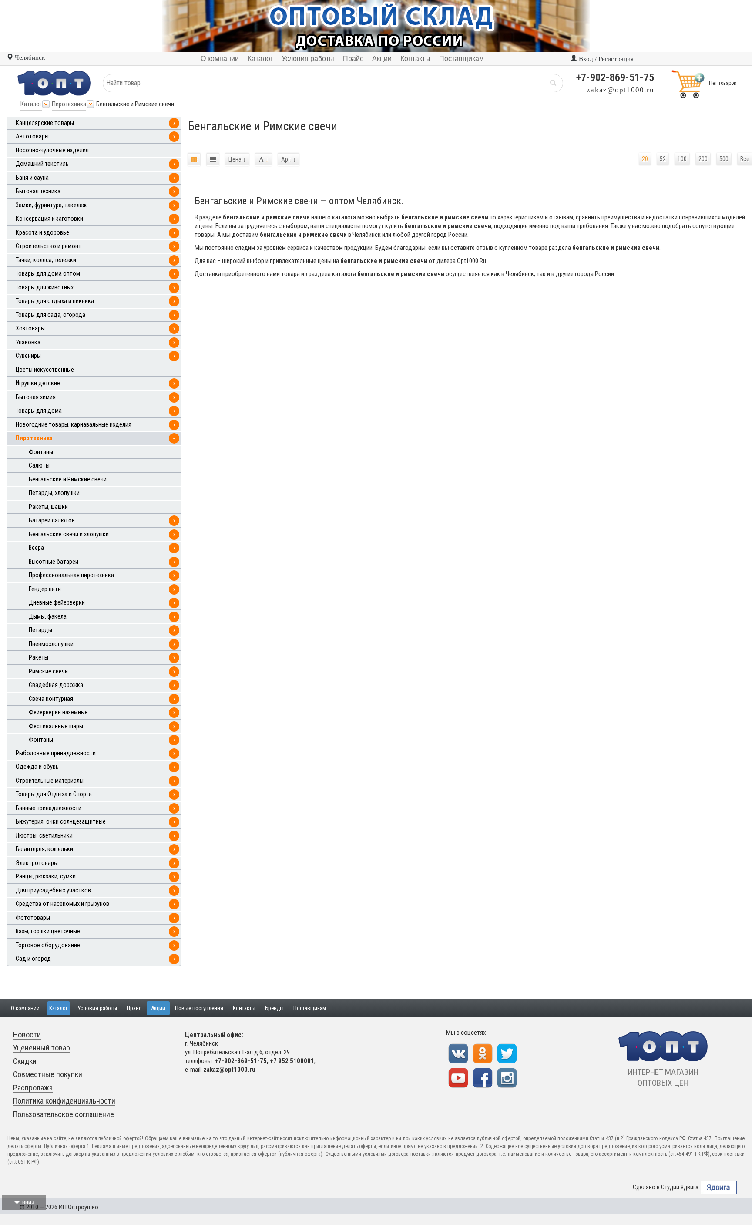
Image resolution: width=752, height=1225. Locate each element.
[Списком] (213, 159)
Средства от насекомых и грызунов (62, 904)
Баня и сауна (32, 178)
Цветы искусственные (45, 370)
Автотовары (32, 136)
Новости (27, 1034)
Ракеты (38, 657)
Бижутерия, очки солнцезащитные (61, 821)
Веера (36, 548)
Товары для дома (39, 410)
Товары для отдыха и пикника (55, 301)
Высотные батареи (53, 561)
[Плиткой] (194, 159)
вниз (28, 1202)
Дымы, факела (48, 616)
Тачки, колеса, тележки (46, 260)
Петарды (40, 630)
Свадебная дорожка (56, 685)
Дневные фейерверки (57, 602)
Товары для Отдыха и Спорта (54, 794)
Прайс (134, 1008)
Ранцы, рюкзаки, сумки (46, 876)
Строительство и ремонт (48, 246)
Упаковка (28, 342)
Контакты (244, 1008)
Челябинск (29, 57)
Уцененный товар (41, 1047)
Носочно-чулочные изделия (52, 150)
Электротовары (37, 863)
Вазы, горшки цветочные (48, 931)
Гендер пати (45, 589)
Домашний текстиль (42, 164)
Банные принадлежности (48, 808)
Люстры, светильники (44, 835)
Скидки (25, 1061)
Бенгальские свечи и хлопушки (69, 534)
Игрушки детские (38, 383)
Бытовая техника (38, 191)
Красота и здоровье (42, 232)
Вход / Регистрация (605, 58)
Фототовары (33, 918)
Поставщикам (309, 1008)
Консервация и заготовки (49, 218)
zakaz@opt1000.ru (620, 90)
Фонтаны (41, 452)
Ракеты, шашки (48, 507)
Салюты (39, 465)
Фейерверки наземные (58, 712)
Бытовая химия (36, 397)
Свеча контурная (51, 699)
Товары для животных (45, 287)
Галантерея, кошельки (44, 849)
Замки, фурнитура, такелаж (51, 205)
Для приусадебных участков (53, 890)
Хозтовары (30, 328)
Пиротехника (69, 104)
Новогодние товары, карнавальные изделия (73, 424)
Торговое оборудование (48, 945)
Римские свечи (48, 671)
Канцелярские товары (45, 123)
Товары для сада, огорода (50, 315)
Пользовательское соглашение (63, 1114)
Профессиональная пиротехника (71, 575)
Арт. (288, 159)
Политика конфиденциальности (64, 1100)
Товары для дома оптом (48, 273)
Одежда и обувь (37, 767)
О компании (25, 1008)
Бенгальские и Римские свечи (68, 479)
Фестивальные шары (56, 726)
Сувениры (28, 356)
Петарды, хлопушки (54, 493)
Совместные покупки (47, 1074)
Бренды (274, 1008)
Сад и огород (33, 958)
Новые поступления (199, 1008)
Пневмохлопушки (51, 644)
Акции (158, 1008)
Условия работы (97, 1008)
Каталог (31, 104)
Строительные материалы (50, 780)
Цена (237, 159)
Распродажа (33, 1087)
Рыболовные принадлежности (56, 753)
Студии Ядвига (679, 1187)
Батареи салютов (52, 520)
